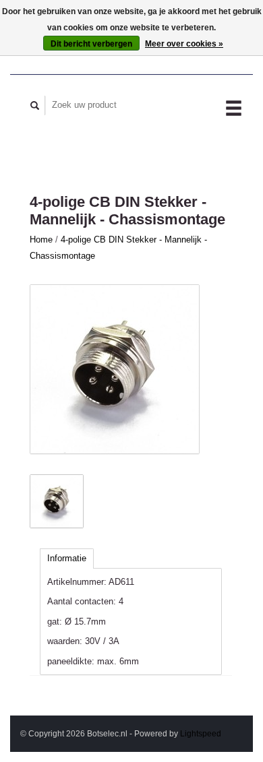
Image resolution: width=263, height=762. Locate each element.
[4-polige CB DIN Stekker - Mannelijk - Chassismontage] (114, 369)
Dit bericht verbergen (91, 44)
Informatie (66, 558)
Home (41, 239)
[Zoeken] (35, 105)
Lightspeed (200, 733)
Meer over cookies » (184, 44)
